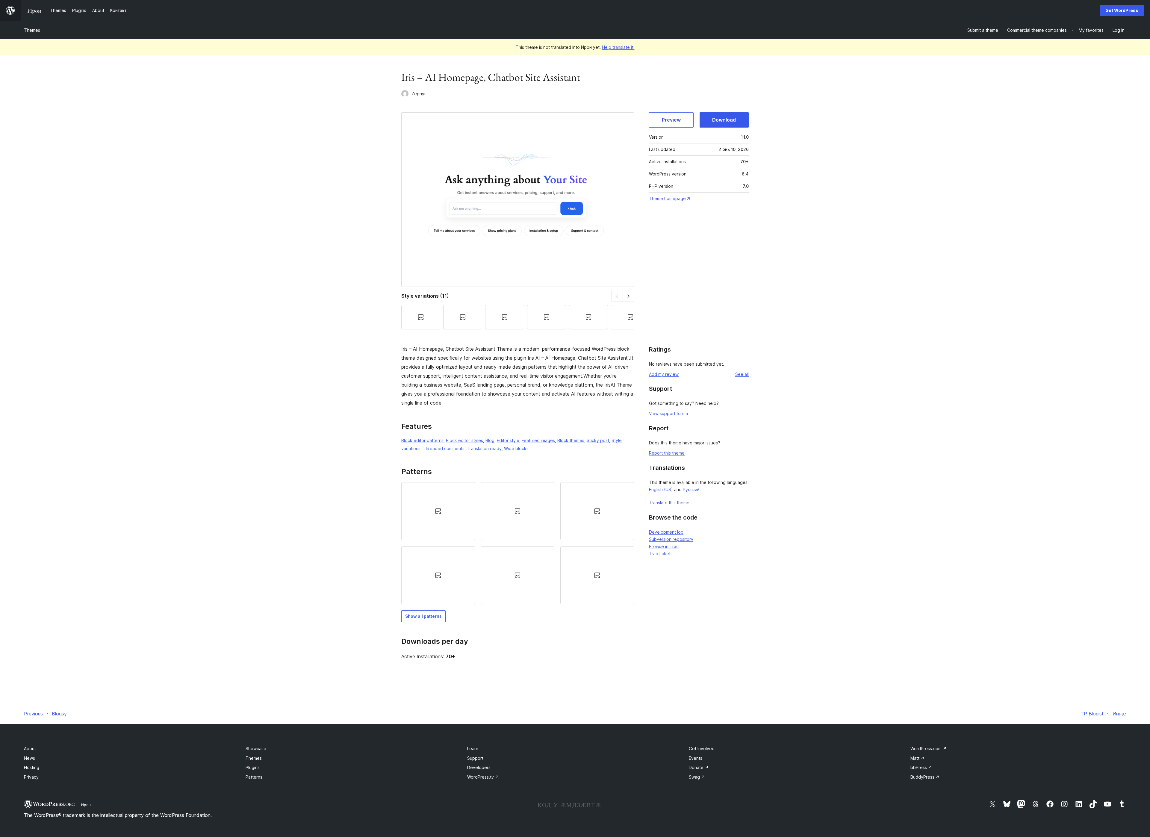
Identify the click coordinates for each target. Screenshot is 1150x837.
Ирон (86, 804)
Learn (472, 748)
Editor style (508, 440)
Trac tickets (661, 553)
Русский (691, 489)
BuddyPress (924, 777)
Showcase (256, 748)
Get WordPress (1121, 10)
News (29, 758)
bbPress (921, 767)
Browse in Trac (664, 546)
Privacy (31, 777)
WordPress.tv (483, 777)
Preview (671, 120)
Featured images (538, 440)
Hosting (31, 767)
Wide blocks (516, 448)
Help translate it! (618, 47)
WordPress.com (928, 748)
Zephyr (418, 93)
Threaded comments (443, 448)
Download (724, 120)
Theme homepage (667, 198)
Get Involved (702, 748)
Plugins (253, 767)
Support (475, 758)
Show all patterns (423, 616)
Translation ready (484, 448)
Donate (699, 767)
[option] (438, 511)
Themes (32, 30)
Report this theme (667, 452)
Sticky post (598, 440)
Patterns (254, 777)
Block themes (570, 440)
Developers (479, 767)
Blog (489, 440)
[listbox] (517, 543)
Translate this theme (669, 502)
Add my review (664, 374)
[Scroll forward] (628, 296)
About (30, 748)
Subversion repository (671, 539)
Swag (697, 777)
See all (742, 374)
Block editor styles (464, 440)
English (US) (661, 489)
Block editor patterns (422, 440)
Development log (666, 532)
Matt (917, 758)
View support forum (668, 413)
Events (695, 758)
